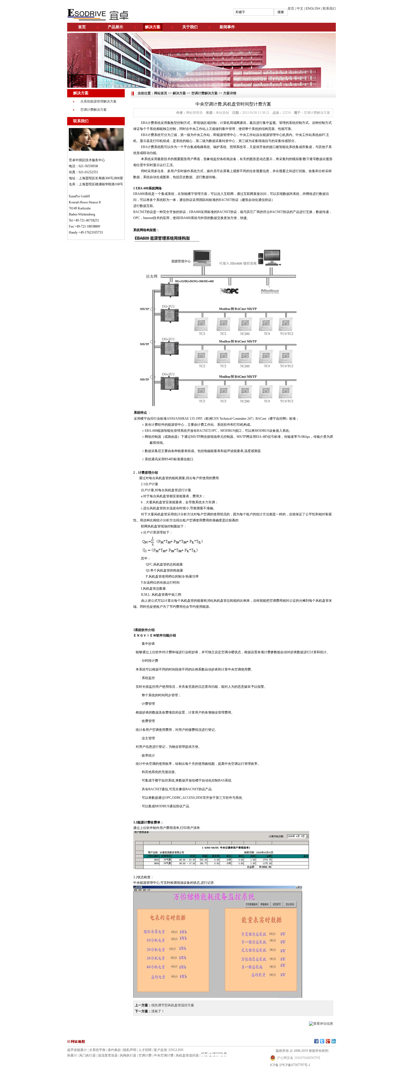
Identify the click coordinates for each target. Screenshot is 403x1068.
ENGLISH (313, 8)
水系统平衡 (97, 1050)
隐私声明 (129, 1050)
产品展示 (115, 27)
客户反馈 (160, 1050)
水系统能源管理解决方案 (98, 101)
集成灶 (214, 1053)
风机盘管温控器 (187, 1055)
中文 (300, 8)
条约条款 (114, 1050)
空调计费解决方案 (93, 110)
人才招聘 (145, 1050)
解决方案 (152, 27)
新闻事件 (227, 27)
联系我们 (329, 8)
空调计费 (145, 1055)
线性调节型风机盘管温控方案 (172, 1005)
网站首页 (160, 93)
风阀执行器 (128, 1055)
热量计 (72, 1055)
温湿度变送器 (108, 1055)
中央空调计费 (164, 1055)
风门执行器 (87, 1055)
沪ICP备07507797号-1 (294, 1065)
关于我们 (190, 27)
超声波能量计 (77, 1050)
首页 (291, 8)
